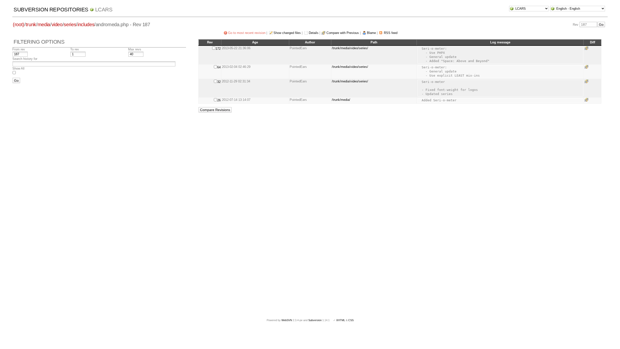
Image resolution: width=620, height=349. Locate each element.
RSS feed (390, 33)
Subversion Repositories (51, 10)
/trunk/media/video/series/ (350, 48)
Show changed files (287, 33)
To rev (74, 49)
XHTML (340, 320)
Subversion (315, 320)
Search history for (24, 59)
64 (219, 67)
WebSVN (286, 320)
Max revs (134, 49)
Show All (18, 68)
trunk (31, 24)
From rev (18, 49)
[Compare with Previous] (587, 48)
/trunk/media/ (341, 100)
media (44, 24)
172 (218, 48)
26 (219, 100)
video (57, 24)
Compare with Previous (342, 33)
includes (86, 24)
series (70, 24)
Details (313, 33)
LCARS (104, 10)
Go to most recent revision (246, 33)
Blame (371, 33)
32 (219, 82)
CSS (351, 320)
